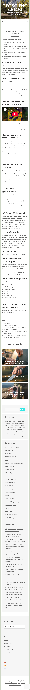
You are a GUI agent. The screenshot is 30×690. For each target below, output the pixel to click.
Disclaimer (7, 646)
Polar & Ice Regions (10, 489)
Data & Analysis (9, 450)
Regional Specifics (10, 492)
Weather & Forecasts (11, 514)
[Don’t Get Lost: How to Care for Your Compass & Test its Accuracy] (15, 391)
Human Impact (9, 476)
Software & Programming (12, 502)
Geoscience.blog (15, 9)
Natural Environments (11, 482)
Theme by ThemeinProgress (12, 683)
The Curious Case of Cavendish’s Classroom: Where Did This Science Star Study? (14, 546)
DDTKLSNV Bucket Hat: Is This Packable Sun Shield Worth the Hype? (13, 605)
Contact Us (7, 653)
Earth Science (8, 453)
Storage (7, 508)
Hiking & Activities (15, 36)
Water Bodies (8, 511)
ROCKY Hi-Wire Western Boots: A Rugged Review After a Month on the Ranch (14, 559)
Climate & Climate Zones (12, 447)
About (6, 640)
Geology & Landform (10, 466)
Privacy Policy (8, 643)
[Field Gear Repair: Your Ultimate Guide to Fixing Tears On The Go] (15, 357)
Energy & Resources (10, 457)
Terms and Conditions (10, 649)
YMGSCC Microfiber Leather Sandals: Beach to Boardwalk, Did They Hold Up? (15, 577)
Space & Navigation (10, 505)
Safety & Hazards (9, 498)
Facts (6, 460)
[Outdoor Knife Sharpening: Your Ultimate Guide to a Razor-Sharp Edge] (15, 374)
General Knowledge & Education (14, 463)
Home (6, 637)
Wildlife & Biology (9, 518)
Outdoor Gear (9, 486)
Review (7, 495)
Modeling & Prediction (11, 479)
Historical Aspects (10, 473)
